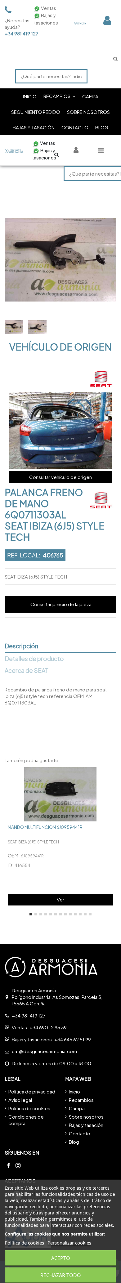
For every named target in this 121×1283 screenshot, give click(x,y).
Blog (74, 1142)
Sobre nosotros (86, 1117)
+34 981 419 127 (15, 33)
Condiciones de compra (26, 1120)
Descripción (21, 646)
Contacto (79, 1133)
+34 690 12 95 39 (48, 1027)
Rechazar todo (60, 1275)
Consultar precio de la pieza (61, 604)
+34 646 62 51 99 (72, 1039)
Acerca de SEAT (26, 670)
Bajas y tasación (86, 1125)
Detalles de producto (34, 658)
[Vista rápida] (111, 777)
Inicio (74, 1091)
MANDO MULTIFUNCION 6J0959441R (45, 827)
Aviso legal (20, 1100)
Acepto (60, 1258)
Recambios (81, 1100)
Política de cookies (29, 1108)
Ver (60, 899)
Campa (77, 1108)
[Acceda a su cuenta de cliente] (107, 20)
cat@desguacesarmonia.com (44, 1051)
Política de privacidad (31, 1091)
